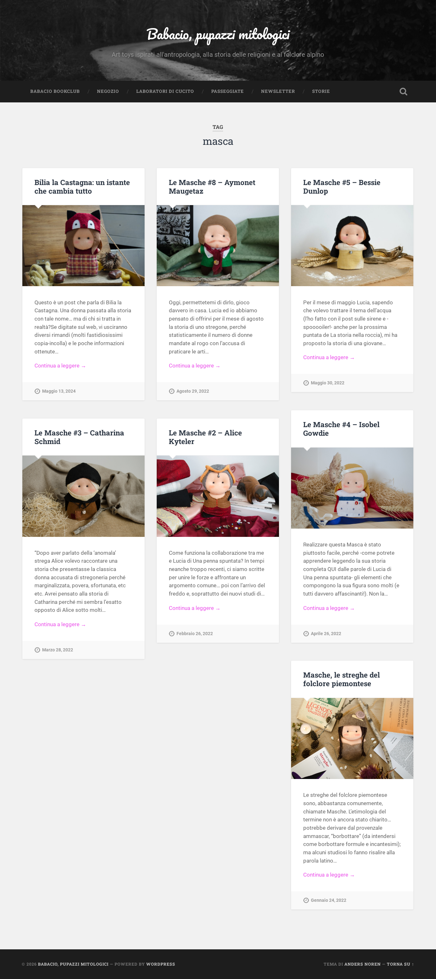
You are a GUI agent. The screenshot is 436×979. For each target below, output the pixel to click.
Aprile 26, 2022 (326, 633)
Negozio (108, 91)
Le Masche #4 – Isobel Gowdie (341, 428)
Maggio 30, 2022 (327, 383)
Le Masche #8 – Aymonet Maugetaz (212, 186)
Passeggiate (227, 91)
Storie (321, 91)
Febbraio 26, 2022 (195, 633)
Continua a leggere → (60, 365)
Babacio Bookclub (55, 91)
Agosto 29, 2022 (193, 391)
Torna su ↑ (400, 964)
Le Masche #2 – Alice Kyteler (205, 437)
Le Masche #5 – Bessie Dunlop (341, 186)
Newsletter (278, 91)
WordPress (160, 964)
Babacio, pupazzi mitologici (218, 33)
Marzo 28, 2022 (57, 650)
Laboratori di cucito (165, 91)
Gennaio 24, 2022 (328, 900)
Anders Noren (362, 964)
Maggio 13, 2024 (59, 391)
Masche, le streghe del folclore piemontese (341, 679)
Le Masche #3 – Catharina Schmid (79, 437)
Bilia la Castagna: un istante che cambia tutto (82, 186)
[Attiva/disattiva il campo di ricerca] (403, 91)
